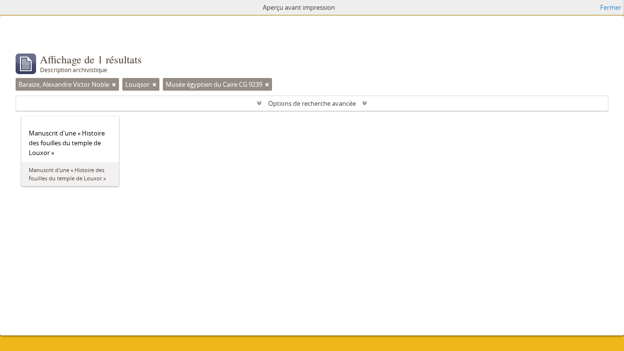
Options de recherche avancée (312, 103)
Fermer (610, 7)
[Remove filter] (114, 84)
